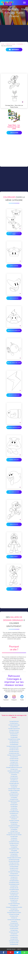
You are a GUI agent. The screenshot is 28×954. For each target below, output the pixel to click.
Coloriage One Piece (14, 939)
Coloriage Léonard (14, 810)
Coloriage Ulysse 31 (14, 870)
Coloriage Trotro (14, 815)
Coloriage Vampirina (14, 873)
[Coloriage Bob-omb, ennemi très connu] (14, 349)
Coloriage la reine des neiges (14, 725)
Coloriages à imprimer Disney (14, 728)
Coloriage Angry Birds (14, 827)
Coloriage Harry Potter (14, 942)
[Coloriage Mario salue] (14, 575)
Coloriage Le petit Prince (14, 896)
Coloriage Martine (14, 854)
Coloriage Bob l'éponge (14, 889)
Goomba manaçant (14, 459)
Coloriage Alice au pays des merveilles (14, 834)
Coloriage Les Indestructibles (14, 790)
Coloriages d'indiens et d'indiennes (14, 755)
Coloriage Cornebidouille (14, 910)
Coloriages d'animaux (14, 764)
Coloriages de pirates (14, 760)
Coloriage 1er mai (14, 877)
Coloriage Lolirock (14, 891)
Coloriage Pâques (14, 806)
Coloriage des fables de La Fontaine (14, 912)
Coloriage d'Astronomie (14, 843)
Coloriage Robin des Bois (14, 882)
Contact (19, 949)
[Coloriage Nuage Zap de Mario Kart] (14, 317)
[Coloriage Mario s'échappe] (14, 511)
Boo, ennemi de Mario (14, 492)
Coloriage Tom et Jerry (14, 868)
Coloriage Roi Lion (14, 779)
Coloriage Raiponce (14, 822)
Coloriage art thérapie (14, 866)
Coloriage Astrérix (14, 776)
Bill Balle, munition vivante (14, 427)
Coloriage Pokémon (14, 726)
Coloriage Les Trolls (14, 845)
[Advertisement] (14, 29)
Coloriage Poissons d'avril (14, 864)
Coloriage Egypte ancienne (14, 884)
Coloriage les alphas (14, 926)
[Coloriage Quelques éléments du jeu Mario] (14, 220)
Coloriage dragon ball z (14, 741)
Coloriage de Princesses (14, 730)
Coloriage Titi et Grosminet (14, 859)
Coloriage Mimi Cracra (14, 817)
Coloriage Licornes (14, 769)
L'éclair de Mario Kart (14, 395)
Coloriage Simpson (14, 785)
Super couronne (14, 265)
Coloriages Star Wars (14, 799)
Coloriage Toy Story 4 (14, 733)
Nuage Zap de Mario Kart (14, 330)
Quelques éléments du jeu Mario (14, 233)
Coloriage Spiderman (14, 778)
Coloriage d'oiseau (14, 894)
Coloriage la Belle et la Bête (14, 861)
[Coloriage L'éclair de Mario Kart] (14, 381)
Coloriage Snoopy (14, 909)
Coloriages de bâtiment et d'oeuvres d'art (14, 767)
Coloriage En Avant (14, 762)
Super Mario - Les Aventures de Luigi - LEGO (14, 127)
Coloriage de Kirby (14, 937)
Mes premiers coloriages (14, 732)
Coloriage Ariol (14, 921)
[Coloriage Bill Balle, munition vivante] (14, 414)
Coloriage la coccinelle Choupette (14, 771)
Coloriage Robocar (14, 735)
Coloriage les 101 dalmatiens (14, 871)
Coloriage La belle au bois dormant (14, 857)
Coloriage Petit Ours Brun (14, 848)
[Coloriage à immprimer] (7, 3)
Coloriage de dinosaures (14, 794)
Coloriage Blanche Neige (14, 811)
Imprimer (15, 49)
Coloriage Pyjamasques (14, 742)
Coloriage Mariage (14, 930)
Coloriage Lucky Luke (14, 887)
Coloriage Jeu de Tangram (14, 940)
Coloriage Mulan (14, 902)
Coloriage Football (14, 836)
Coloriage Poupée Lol (14, 723)
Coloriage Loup (14, 917)
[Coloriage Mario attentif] (14, 543)
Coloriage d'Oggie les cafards (14, 788)
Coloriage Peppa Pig (14, 781)
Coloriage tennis (14, 838)
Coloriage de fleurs (14, 879)
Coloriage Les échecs (14, 916)
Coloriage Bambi (14, 829)
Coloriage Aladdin (14, 737)
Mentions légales (11, 949)
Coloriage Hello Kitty (14, 944)
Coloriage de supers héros (14, 753)
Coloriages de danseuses (14, 751)
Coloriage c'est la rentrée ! (14, 932)
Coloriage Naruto (14, 933)
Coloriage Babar (14, 797)
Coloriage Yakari (14, 808)
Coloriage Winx (14, 774)
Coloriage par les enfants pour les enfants (14, 907)
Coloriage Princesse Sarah (14, 841)
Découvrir (14, 133)
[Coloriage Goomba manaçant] (14, 446)
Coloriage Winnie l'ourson (14, 875)
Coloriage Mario (14, 802)
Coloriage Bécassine (14, 905)
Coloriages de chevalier (14, 765)
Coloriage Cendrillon (14, 856)
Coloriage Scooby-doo (14, 898)
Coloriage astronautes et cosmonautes (14, 746)
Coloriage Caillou (14, 840)
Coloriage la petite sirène (14, 783)
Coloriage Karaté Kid (14, 923)
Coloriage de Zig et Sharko (14, 772)
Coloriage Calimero (14, 804)
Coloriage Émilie (14, 847)
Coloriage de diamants (14, 928)
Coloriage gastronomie (14, 893)
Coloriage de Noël (14, 792)
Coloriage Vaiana (14, 824)
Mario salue (14, 589)
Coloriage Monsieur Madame (14, 801)
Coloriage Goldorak (14, 756)
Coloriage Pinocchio (14, 900)
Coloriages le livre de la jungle (14, 833)
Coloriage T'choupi (14, 831)
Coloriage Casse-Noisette (14, 914)
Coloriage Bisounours (14, 813)
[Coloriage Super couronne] (14, 252)
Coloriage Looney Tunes (14, 863)
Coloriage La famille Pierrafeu (14, 903)
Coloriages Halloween (14, 758)
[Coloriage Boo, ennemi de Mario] (14, 478)
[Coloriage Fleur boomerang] (14, 284)
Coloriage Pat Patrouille (14, 721)
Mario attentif (14, 556)
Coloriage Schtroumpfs (14, 748)
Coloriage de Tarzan (14, 886)
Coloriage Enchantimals (14, 880)
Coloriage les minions (14, 935)
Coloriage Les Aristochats (14, 820)
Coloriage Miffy (14, 850)
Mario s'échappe (14, 524)
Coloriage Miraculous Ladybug (14, 739)
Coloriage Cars (14, 818)
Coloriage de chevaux (14, 795)
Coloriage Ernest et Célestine (14, 825)
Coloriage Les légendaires (14, 925)
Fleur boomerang (14, 298)
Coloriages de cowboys (14, 749)
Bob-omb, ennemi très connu (14, 362)
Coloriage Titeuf (14, 787)
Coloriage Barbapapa (14, 744)
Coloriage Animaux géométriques (14, 919)
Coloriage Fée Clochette (14, 852)
